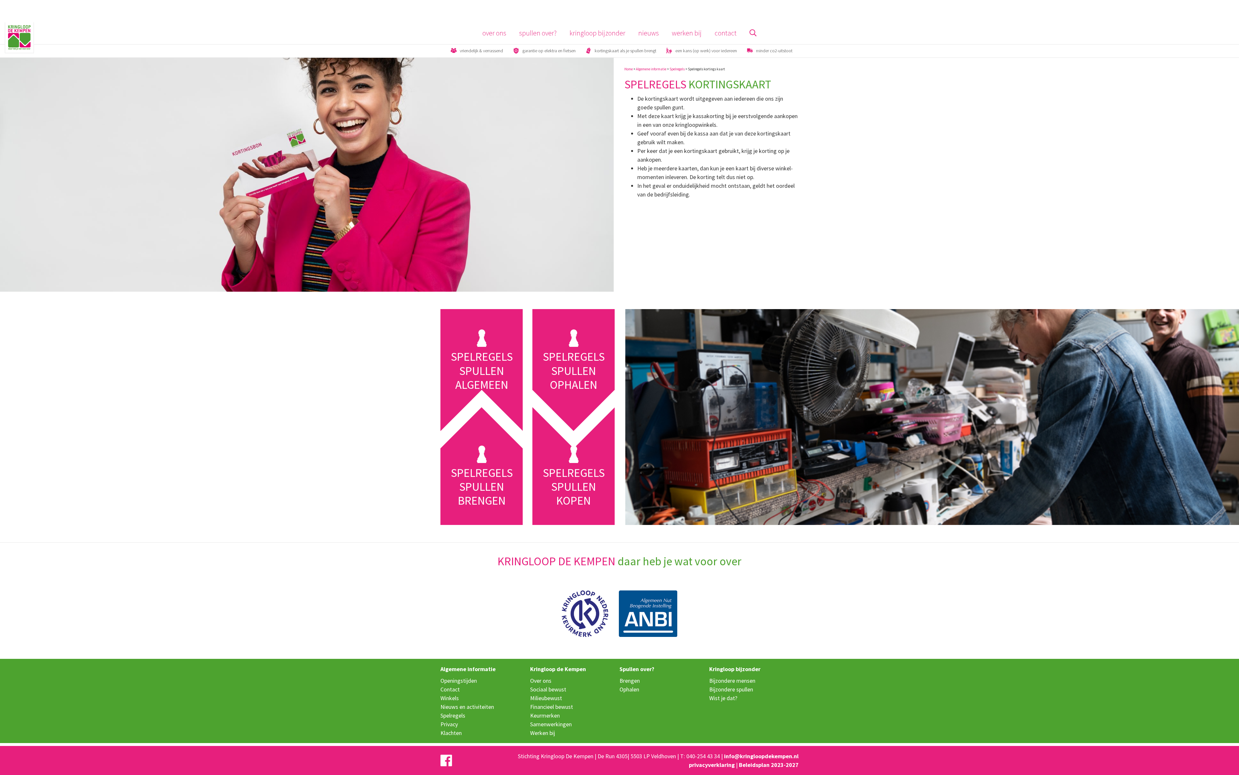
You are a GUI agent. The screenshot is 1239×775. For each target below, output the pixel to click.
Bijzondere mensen (732, 680)
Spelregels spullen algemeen (482, 370)
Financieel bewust (551, 706)
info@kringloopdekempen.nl (761, 756)
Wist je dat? (723, 698)
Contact (726, 33)
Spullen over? (538, 33)
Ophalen (629, 689)
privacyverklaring (712, 765)
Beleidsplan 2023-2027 (769, 765)
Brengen (630, 680)
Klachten (451, 733)
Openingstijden (458, 680)
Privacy (449, 724)
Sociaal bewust (548, 689)
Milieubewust (546, 698)
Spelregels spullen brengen (482, 487)
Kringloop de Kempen (558, 669)
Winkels (449, 698)
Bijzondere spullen (731, 689)
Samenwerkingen (551, 724)
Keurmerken (545, 715)
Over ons (494, 33)
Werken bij (687, 33)
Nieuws (648, 33)
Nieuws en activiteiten (467, 706)
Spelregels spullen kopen (574, 487)
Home (628, 69)
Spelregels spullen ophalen (574, 370)
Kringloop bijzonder (597, 33)
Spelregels (677, 69)
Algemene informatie (651, 69)
